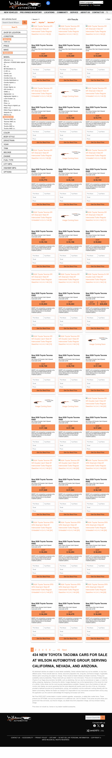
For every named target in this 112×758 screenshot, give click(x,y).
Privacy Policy (41, 738)
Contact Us (16, 738)
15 (58, 649)
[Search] (24, 22)
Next (64, 649)
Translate (96, 5)
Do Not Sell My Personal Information (74, 738)
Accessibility (28, 738)
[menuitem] (15, 39)
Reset (14, 27)
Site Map (53, 738)
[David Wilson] (25, 5)
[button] (48, 3)
